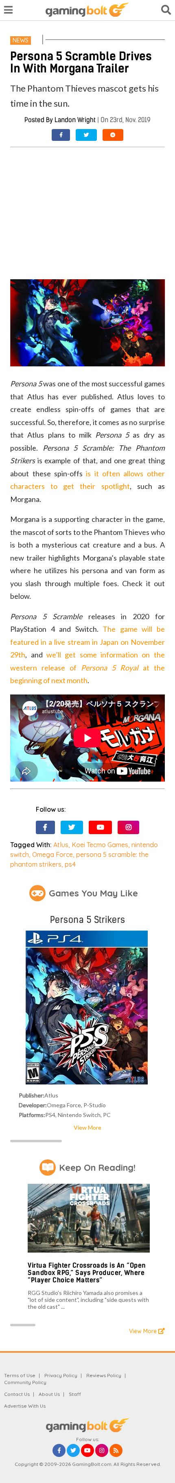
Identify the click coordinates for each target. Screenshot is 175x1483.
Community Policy (25, 1382)
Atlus (60, 845)
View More (87, 1127)
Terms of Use (19, 1375)
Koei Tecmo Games (100, 845)
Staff (75, 1394)
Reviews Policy (103, 1375)
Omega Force (52, 854)
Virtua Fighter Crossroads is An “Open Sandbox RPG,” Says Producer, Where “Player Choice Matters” (87, 1273)
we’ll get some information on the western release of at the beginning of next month (87, 667)
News (20, 40)
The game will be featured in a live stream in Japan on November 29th (87, 641)
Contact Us (17, 1394)
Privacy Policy (60, 1375)
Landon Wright (75, 120)
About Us (49, 1394)
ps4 (70, 864)
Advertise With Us (25, 1406)
